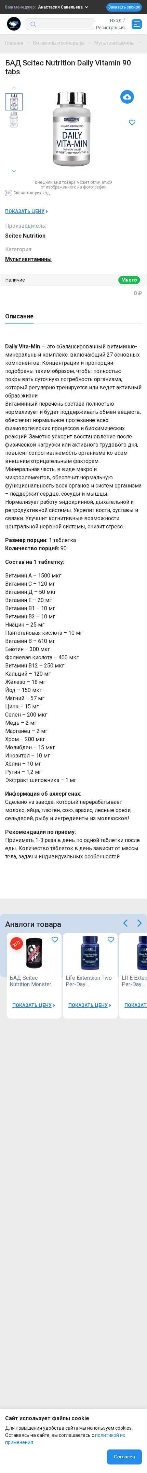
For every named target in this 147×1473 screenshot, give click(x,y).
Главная (14, 43)
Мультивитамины (114, 43)
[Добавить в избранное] (133, 123)
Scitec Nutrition (25, 235)
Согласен (124, 1456)
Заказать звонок (124, 7)
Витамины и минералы (58, 43)
